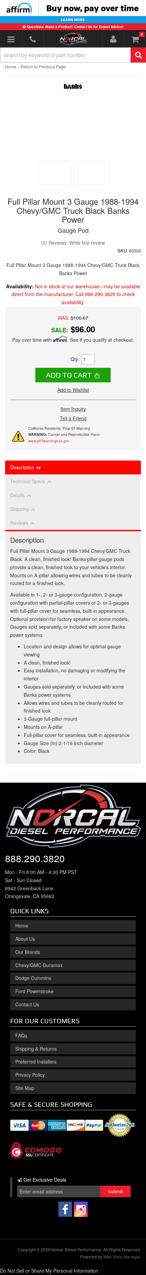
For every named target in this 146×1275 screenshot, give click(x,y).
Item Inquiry (73, 408)
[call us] (33, 38)
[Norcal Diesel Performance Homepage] (73, 38)
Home (10, 66)
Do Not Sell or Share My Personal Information (49, 1270)
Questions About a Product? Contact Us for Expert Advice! (75, 26)
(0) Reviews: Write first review (73, 242)
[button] (73, 55)
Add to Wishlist (73, 389)
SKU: (122, 250)
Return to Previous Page (43, 66)
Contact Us (27, 1004)
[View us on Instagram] (81, 1209)
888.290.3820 (35, 858)
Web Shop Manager (121, 1256)
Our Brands (27, 951)
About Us (25, 938)
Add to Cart (69, 375)
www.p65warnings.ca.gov (48, 440)
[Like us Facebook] (65, 1209)
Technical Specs (27, 481)
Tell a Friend (73, 418)
